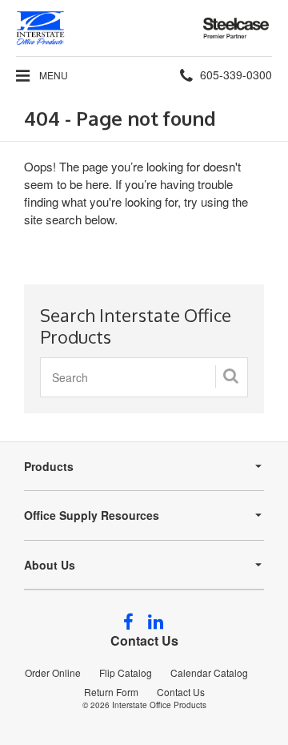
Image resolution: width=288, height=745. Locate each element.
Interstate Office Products (159, 705)
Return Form (111, 692)
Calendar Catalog (209, 672)
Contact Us (144, 640)
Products (49, 466)
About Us (49, 565)
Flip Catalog (125, 672)
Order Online (53, 672)
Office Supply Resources (91, 515)
